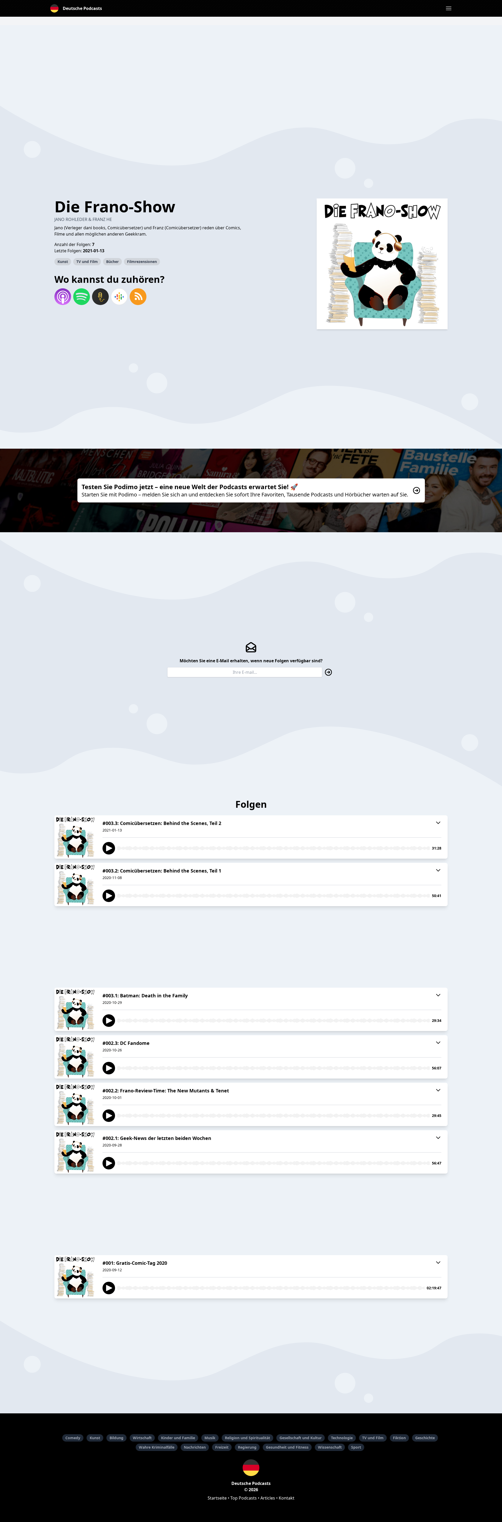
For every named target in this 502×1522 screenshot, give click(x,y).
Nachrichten (195, 1447)
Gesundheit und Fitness (287, 1447)
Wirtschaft (142, 1437)
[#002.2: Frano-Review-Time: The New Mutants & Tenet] (75, 1104)
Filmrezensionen (142, 261)
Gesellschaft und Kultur (300, 1437)
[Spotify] (81, 296)
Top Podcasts (243, 1498)
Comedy (72, 1437)
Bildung (116, 1437)
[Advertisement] (251, 61)
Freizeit (222, 1447)
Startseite (217, 1498)
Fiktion (399, 1437)
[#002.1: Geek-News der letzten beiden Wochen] (75, 1152)
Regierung (247, 1447)
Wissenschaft (330, 1447)
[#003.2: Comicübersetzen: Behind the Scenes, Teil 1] (75, 884)
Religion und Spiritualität (247, 1437)
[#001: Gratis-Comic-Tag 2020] (75, 1276)
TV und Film (87, 261)
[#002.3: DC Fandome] (75, 1057)
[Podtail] (100, 296)
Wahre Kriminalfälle (156, 1447)
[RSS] (138, 296)
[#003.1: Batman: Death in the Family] (75, 1009)
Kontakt (286, 1498)
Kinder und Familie (178, 1437)
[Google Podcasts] (119, 296)
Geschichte (425, 1437)
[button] (449, 8)
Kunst (63, 261)
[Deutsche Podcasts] (251, 1467)
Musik (209, 1437)
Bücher (112, 261)
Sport (356, 1447)
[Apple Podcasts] (62, 296)
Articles (267, 1498)
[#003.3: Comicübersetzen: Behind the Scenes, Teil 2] (75, 837)
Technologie (342, 1437)
